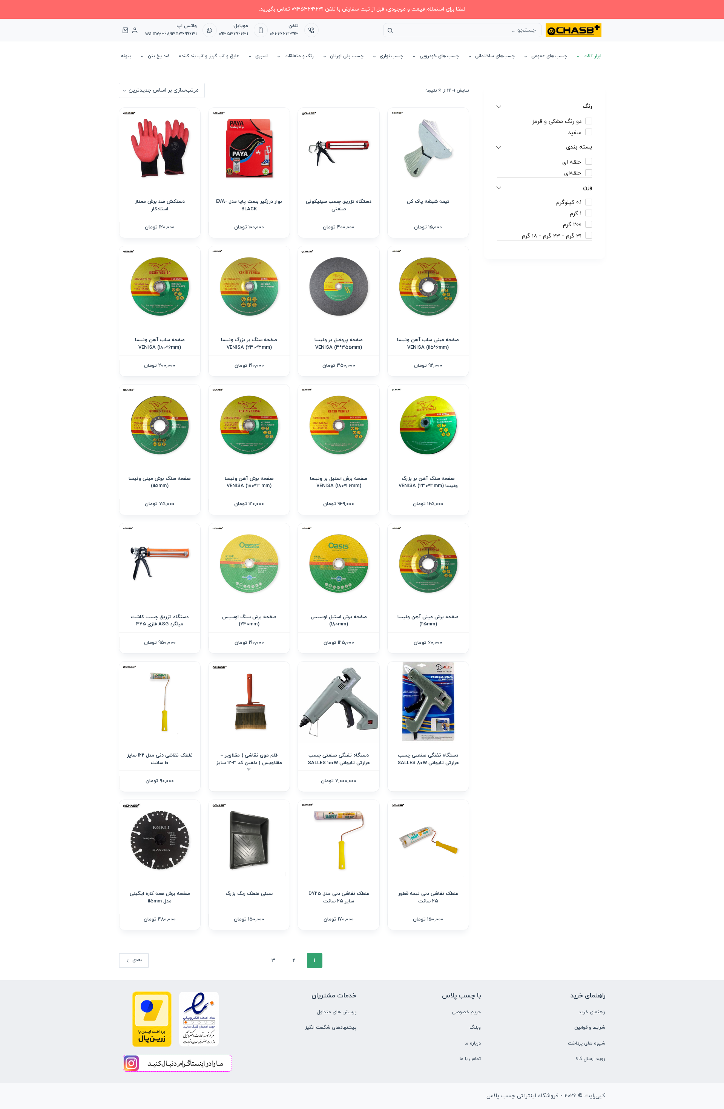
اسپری (261, 56)
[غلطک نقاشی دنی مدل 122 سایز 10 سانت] (159, 702)
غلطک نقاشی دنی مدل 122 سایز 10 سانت (160, 759)
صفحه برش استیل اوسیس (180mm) (339, 621)
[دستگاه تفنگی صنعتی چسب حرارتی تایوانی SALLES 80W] (428, 702)
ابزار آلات (592, 56)
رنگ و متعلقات (299, 56)
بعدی (137, 960)
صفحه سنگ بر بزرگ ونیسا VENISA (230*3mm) (249, 344)
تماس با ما (470, 1058)
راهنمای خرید (592, 1012)
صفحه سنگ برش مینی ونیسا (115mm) (160, 482)
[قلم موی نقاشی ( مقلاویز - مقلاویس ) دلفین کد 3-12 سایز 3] (249, 702)
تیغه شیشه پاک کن (428, 201)
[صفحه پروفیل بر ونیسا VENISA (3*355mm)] (338, 286)
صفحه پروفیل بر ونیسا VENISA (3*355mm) (338, 344)
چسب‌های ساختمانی (495, 56)
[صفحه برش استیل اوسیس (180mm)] (338, 563)
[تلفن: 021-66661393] (311, 30)
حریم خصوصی (466, 1012)
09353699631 (233, 34)
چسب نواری (391, 56)
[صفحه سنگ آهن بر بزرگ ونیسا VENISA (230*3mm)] (428, 425)
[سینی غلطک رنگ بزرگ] (249, 840)
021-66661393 (284, 34)
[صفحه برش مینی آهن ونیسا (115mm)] (428, 563)
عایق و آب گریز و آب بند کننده (209, 56)
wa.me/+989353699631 (171, 34)
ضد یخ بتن (158, 56)
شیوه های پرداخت (586, 1043)
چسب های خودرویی (439, 56)
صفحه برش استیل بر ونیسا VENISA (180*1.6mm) (338, 482)
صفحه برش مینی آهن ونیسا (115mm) (428, 621)
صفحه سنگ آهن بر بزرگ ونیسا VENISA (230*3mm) (428, 482)
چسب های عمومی (549, 56)
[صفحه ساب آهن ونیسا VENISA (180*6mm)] (159, 286)
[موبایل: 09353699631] (261, 30)
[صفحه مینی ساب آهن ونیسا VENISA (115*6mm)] (428, 286)
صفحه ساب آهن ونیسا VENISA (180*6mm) (160, 344)
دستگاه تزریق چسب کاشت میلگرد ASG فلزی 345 (160, 621)
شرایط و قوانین (589, 1027)
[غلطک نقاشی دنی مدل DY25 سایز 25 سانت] (338, 840)
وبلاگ (475, 1027)
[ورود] (135, 30)
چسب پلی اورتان (347, 56)
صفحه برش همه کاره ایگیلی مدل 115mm (160, 897)
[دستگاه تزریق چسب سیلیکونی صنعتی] (338, 148)
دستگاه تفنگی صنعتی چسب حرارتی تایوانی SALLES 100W (339, 759)
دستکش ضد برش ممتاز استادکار (160, 205)
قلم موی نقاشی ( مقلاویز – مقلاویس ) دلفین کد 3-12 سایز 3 (249, 763)
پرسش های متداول (336, 1012)
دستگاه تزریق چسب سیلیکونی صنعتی (338, 205)
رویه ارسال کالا (590, 1058)
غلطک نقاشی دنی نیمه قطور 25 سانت (428, 897)
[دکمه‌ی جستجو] (390, 30)
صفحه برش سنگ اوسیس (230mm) (249, 621)
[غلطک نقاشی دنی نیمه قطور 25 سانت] (428, 840)
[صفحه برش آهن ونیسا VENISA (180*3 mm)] (249, 425)
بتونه (126, 56)
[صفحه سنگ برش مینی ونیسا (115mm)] (159, 425)
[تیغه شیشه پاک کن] (428, 148)
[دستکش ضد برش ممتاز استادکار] (159, 148)
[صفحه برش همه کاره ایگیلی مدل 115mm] (159, 840)
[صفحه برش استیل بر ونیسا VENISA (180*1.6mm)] (338, 425)
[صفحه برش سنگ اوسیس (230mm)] (249, 563)
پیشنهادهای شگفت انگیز (330, 1027)
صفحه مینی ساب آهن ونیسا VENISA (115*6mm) (428, 344)
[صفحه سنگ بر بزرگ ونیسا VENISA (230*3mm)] (249, 286)
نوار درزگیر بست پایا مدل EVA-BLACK (249, 205)
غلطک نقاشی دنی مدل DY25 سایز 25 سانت (338, 897)
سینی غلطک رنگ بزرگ (249, 893)
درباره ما (473, 1043)
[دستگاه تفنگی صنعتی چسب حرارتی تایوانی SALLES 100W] (338, 702)
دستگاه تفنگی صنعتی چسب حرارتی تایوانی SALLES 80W (428, 759)
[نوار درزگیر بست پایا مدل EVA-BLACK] (249, 148)
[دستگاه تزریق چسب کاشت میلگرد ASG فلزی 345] (159, 563)
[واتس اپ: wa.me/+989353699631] (209, 30)
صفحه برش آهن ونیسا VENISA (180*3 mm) (249, 482)
